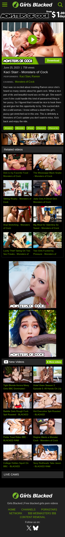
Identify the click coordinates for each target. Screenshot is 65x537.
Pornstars (49, 509)
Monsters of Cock (24, 81)
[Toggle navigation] (4, 4)
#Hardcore (41, 128)
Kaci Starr (25, 76)
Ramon (36, 76)
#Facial (30, 128)
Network (15, 513)
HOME (12, 509)
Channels (28, 509)
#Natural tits (53, 128)
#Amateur (8, 128)
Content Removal (32, 517)
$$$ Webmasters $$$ (42, 513)
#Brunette (20, 128)
